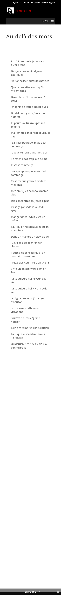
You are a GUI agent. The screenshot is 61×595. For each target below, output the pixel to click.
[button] (45, 21)
